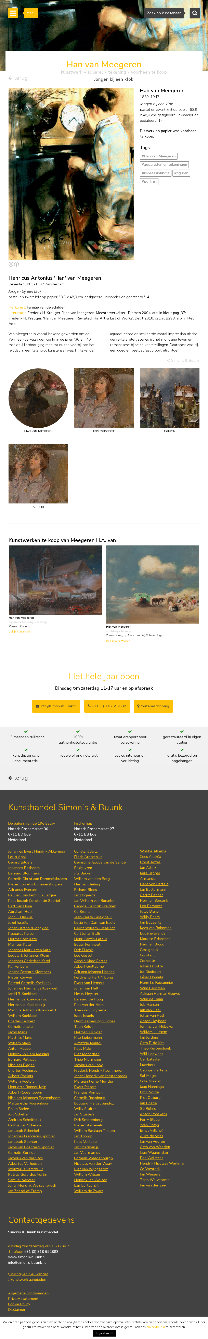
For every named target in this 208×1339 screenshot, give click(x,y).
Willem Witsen (87, 1174)
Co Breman (83, 911)
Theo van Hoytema (90, 1010)
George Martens (153, 1070)
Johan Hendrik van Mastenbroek (100, 1075)
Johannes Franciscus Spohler (31, 1136)
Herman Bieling (87, 884)
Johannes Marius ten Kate (29, 950)
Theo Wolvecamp (155, 1179)
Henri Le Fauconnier (156, 982)
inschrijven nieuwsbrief (28, 1274)
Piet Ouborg (150, 1097)
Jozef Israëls (18, 922)
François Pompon (88, 1092)
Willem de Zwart (88, 1190)
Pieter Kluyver (20, 977)
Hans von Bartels (154, 884)
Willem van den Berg (92, 878)
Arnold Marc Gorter (90, 960)
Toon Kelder (84, 1026)
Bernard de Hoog (88, 999)
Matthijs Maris (20, 1037)
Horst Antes (150, 862)
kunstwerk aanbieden (27, 1279)
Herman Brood (152, 944)
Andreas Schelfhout (24, 1119)
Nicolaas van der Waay (93, 1163)
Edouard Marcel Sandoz (94, 1103)
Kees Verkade (85, 1141)
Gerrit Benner (151, 895)
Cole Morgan (150, 1081)
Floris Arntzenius (88, 856)
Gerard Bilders (20, 862)
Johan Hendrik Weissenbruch (32, 1185)
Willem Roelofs (21, 1081)
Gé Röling (148, 1108)
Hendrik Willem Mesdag (28, 1054)
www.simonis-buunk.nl (27, 1257)
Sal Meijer (148, 1075)
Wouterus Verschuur (25, 1169)
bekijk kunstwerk (20, 631)
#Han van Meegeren (159, 156)
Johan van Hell (86, 988)
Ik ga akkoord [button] (104, 1333)
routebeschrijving (154, 706)
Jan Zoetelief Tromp (25, 1190)
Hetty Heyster (86, 993)
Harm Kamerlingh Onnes (94, 1021)
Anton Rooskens (153, 1114)
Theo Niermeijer (87, 1059)
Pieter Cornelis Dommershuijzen (35, 884)
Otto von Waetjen (155, 1146)
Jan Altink (148, 867)
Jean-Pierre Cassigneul (93, 917)
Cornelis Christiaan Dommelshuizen (37, 878)
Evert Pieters (85, 1086)
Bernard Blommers (24, 873)
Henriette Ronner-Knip (27, 1086)
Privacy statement (23, 1298)
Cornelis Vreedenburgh (93, 1158)
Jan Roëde (148, 1103)
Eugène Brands (152, 933)
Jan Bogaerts (84, 895)
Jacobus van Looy (88, 1065)
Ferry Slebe (150, 1119)
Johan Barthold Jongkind (28, 928)
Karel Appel (150, 873)
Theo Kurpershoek (155, 1048)
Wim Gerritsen (152, 988)
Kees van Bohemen (155, 927)
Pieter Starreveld (88, 1125)
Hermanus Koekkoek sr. (27, 999)
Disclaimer (16, 1309)
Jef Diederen (150, 971)
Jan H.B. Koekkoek (23, 993)
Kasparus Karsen (21, 933)
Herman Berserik (154, 900)
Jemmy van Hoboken (157, 1026)
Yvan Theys (149, 1125)
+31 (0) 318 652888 (108, 706)
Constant (147, 955)
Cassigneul (149, 949)
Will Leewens (151, 1053)
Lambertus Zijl (86, 1185)
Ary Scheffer (18, 1114)
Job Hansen (149, 1004)
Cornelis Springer (22, 1152)
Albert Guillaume (89, 966)
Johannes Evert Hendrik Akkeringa (36, 851)
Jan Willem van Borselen (94, 900)
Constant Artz (86, 851)
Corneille (147, 960)
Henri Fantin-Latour (90, 939)
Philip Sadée (18, 1108)
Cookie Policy (19, 1304)
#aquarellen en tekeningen (164, 164)
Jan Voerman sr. (87, 1152)
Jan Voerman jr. (86, 1147)
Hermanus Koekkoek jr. (27, 1004)
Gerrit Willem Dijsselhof (94, 928)
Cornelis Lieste (20, 1026)
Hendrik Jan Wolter (90, 1180)
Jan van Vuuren (152, 1141)
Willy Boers (150, 916)
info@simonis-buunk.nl (27, 1262)
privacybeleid (155, 1327)
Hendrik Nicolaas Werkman (162, 1163)
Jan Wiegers (150, 1174)
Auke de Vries (151, 1136)
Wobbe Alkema (153, 851)
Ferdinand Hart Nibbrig (93, 977)
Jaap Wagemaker (154, 1152)
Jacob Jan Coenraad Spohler (31, 1147)
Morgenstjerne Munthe (93, 1081)
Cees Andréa (150, 856)
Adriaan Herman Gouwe (160, 993)
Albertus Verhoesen (25, 1163)
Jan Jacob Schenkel (23, 1130)
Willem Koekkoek (23, 1015)
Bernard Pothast (22, 1059)
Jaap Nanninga (152, 1086)
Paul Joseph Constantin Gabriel (34, 900)
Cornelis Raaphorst (90, 1097)
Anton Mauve (19, 1048)
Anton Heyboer (153, 1021)
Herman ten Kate (22, 939)
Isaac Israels (84, 1015)
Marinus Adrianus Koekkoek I (32, 1010)
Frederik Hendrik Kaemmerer (98, 1070)
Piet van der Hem (89, 1004)
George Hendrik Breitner (95, 906)
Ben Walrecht (151, 1157)
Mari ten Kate (19, 944)
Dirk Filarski (83, 950)
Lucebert (147, 1064)
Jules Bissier (150, 911)
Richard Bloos (85, 889)
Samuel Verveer (21, 1180)
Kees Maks (83, 1048)
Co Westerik (150, 1168)
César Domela (151, 977)
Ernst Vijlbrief (151, 1130)
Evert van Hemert (89, 982)
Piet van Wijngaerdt (91, 1169)
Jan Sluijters (84, 1114)
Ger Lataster (150, 1059)
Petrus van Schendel (25, 1125)
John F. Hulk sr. (20, 917)
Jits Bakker (83, 873)
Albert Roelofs (20, 1075)
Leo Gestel (83, 955)
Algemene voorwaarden (28, 1293)
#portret (149, 181)
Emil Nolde (149, 1092)
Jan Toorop (83, 1136)
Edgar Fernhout (87, 944)
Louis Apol (17, 856)
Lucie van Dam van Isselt (94, 922)
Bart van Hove (20, 906)
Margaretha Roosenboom (29, 1103)
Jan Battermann (153, 889)
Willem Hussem (153, 1031)
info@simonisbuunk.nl (58, 706)
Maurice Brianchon (155, 938)
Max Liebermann (88, 1037)
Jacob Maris (17, 1032)
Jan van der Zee (153, 1185)
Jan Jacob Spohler (22, 1141)
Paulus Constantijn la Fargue (32, 895)
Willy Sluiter (85, 1108)
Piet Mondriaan (87, 1054)
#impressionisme (156, 173)
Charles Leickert (21, 1021)
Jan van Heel (150, 1010)
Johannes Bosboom (24, 867)
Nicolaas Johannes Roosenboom (34, 1097)
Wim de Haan (151, 999)
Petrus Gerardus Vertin (27, 1174)
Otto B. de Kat (152, 1042)
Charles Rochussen (23, 1070)
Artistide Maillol (88, 1043)
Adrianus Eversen (22, 889)
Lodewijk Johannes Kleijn (28, 955)
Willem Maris (19, 1043)
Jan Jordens (149, 1037)
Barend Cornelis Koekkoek (29, 982)
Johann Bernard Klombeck (29, 971)
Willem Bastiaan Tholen (94, 1130)
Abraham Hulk (20, 911)
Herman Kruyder (88, 1032)
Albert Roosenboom (25, 1092)
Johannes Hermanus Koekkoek (33, 988)
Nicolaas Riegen (21, 1065)
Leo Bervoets (151, 905)
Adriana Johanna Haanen (94, 971)
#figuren (181, 173)
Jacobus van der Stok (25, 1158)
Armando (147, 878)
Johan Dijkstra (151, 966)
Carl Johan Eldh (87, 933)
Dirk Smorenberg (88, 1119)
